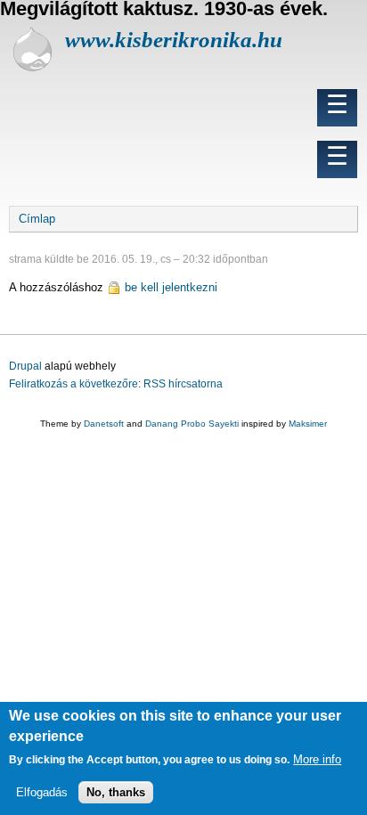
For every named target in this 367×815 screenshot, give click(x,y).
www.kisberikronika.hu (173, 40)
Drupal (25, 366)
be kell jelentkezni (171, 287)
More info (317, 759)
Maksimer (308, 423)
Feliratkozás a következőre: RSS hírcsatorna (116, 384)
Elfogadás (42, 792)
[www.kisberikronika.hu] (32, 67)
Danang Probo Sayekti (192, 423)
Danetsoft (104, 423)
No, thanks (115, 792)
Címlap (37, 218)
